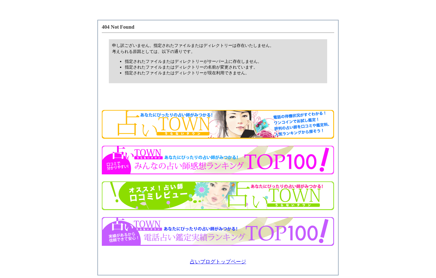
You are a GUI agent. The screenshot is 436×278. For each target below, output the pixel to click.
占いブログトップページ (218, 261)
